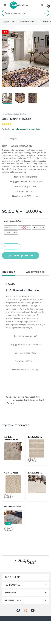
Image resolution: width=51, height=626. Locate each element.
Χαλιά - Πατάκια (27, 21)
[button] (47, 30)
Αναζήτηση (45, 13)
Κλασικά (10, 114)
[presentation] (48, 561)
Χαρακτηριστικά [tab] (35, 272)
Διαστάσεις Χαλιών (13, 221)
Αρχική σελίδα (8, 21)
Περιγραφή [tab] (8, 272)
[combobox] (21, 13)
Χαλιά (4, 114)
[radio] (10, 227)
